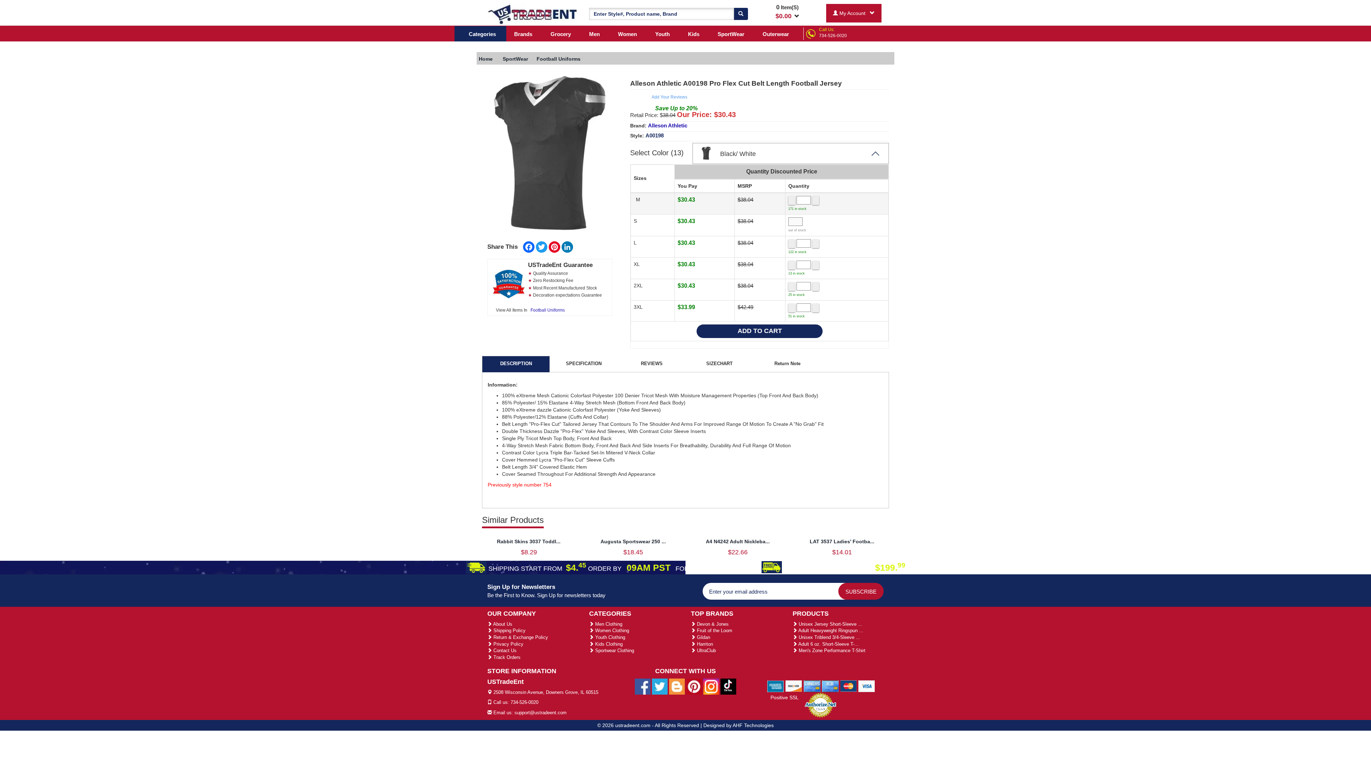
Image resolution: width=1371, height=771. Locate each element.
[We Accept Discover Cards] (793, 686)
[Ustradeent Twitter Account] (660, 686)
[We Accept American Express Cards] (775, 686)
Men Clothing (608, 624)
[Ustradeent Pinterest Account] (694, 686)
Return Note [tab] (787, 363)
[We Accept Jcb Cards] (830, 686)
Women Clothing (611, 630)
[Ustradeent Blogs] (677, 686)
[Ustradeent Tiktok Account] (728, 686)
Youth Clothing (609, 637)
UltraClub (705, 650)
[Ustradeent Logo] (532, 14)
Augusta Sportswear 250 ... (633, 541)
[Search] (741, 14)
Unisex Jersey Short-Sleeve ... (829, 624)
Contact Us (504, 650)
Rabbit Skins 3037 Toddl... (529, 541)
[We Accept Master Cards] (848, 686)
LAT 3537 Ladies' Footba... (842, 541)
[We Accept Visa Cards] (866, 686)
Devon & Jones (712, 624)
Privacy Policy (507, 644)
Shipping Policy (509, 630)
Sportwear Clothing (614, 650)
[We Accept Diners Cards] (812, 686)
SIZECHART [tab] (719, 363)
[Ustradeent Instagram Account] (711, 686)
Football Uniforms (548, 310)
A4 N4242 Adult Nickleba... (738, 541)
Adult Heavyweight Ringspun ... (830, 630)
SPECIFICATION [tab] (584, 363)
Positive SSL (784, 697)
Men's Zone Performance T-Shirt (831, 650)
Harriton (704, 644)
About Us (502, 624)
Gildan (702, 637)
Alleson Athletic (667, 125)
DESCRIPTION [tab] (516, 363)
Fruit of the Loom (713, 630)
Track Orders (506, 657)
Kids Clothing (608, 644)
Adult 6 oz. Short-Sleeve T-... (828, 644)
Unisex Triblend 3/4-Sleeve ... (828, 637)
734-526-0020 (833, 35)
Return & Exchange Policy (520, 637)
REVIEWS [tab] (652, 363)
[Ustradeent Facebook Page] (643, 686)
